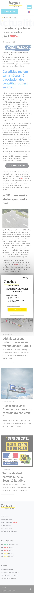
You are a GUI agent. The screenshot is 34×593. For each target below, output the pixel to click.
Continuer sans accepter (26, 278)
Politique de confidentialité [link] (13, 306)
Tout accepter (17, 309)
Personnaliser (17, 313)
